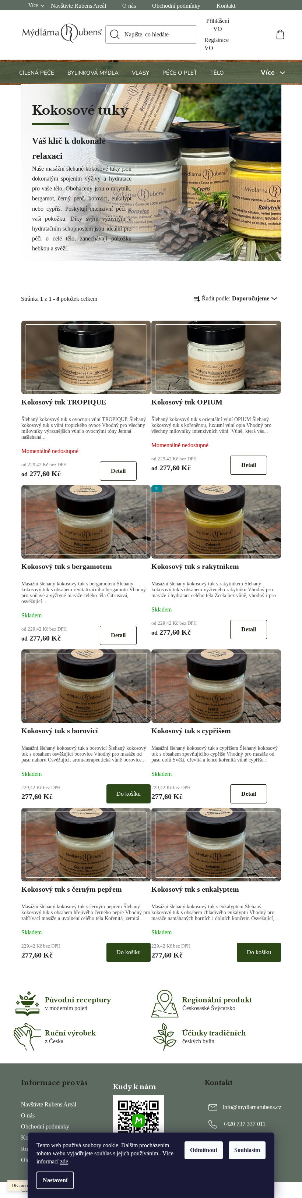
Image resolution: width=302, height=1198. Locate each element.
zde (64, 1161)
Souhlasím (247, 1150)
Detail (118, 471)
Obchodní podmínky (176, 6)
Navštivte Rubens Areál (78, 6)
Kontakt (226, 6)
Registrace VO (216, 44)
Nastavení (55, 1180)
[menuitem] (38, 72)
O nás (129, 6)
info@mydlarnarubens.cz (252, 1107)
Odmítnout (203, 1150)
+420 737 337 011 (244, 1124)
